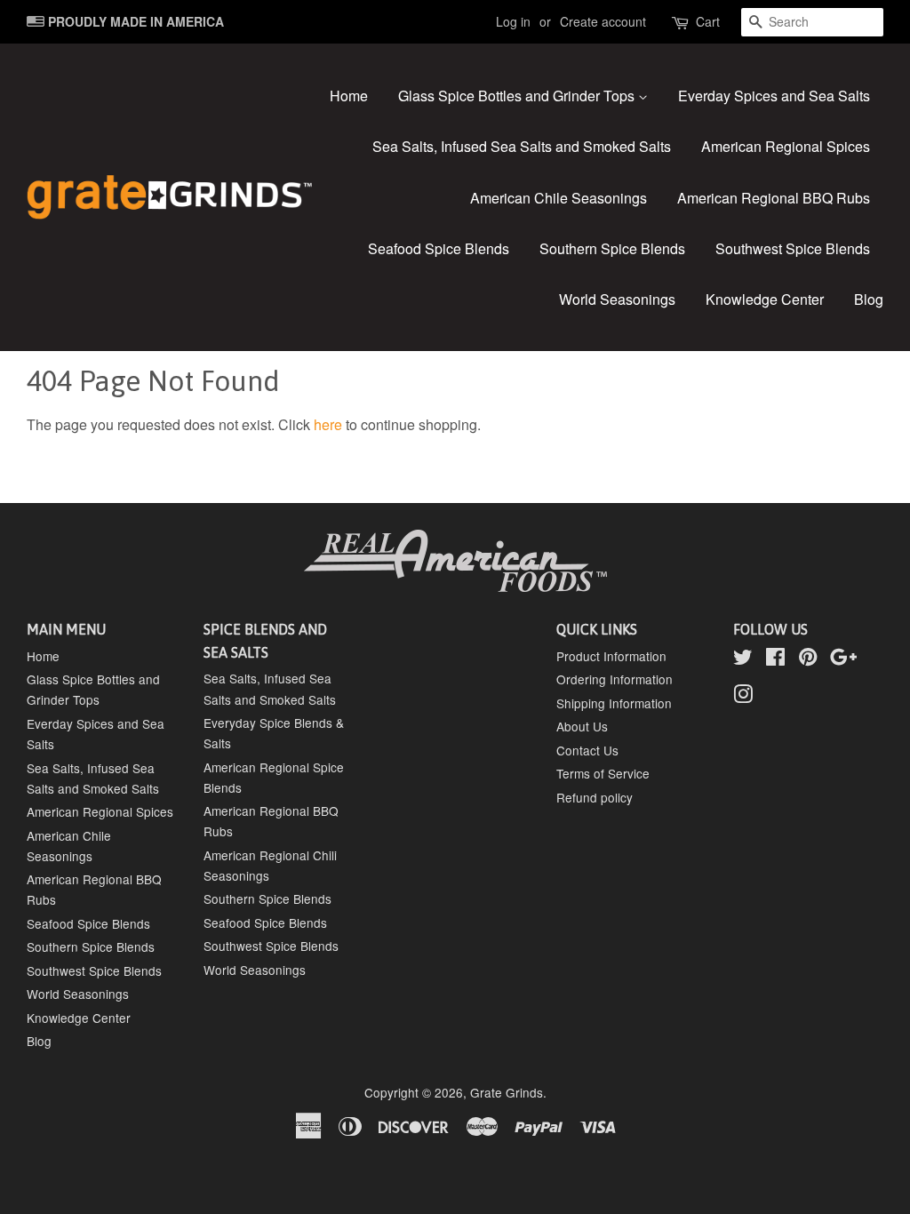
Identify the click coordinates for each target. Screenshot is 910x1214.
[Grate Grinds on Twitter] (743, 659)
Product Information (611, 656)
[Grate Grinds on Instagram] (743, 697)
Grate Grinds (506, 1092)
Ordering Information (614, 679)
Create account (603, 21)
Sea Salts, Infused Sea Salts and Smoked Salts (521, 146)
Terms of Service (603, 773)
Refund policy (594, 797)
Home (349, 95)
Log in (513, 21)
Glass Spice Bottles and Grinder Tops (518, 95)
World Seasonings (617, 299)
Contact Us (587, 750)
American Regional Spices (785, 146)
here (328, 424)
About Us (582, 726)
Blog (868, 299)
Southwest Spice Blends (792, 248)
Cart (708, 21)
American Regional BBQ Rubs (773, 198)
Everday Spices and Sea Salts (774, 95)
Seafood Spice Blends (438, 248)
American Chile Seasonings (558, 198)
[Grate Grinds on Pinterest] (808, 659)
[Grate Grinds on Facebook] (775, 659)
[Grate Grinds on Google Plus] (843, 659)
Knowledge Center (765, 299)
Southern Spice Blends (612, 248)
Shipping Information (614, 703)
